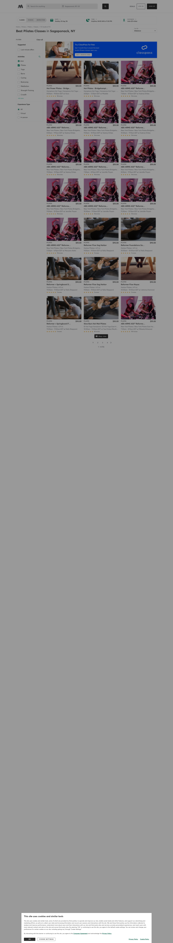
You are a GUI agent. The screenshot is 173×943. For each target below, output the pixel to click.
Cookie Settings (46, 939)
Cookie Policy (144, 939)
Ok (30, 939)
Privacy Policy (107, 933)
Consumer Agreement (80, 933)
